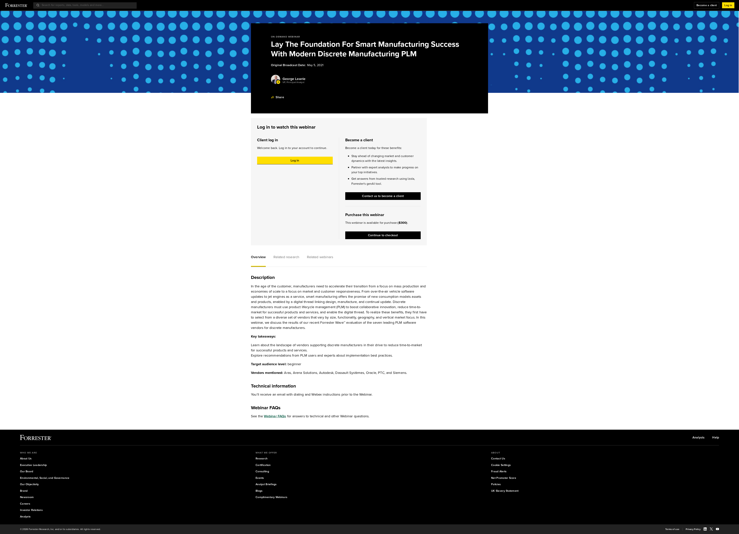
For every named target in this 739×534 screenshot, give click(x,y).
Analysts (698, 437)
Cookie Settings (501, 465)
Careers (25, 504)
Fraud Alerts (499, 471)
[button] (258, 257)
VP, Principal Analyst (293, 82)
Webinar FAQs (275, 416)
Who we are (28, 453)
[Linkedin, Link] (705, 529)
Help (715, 437)
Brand (24, 491)
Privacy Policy (693, 529)
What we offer (266, 453)
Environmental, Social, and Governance (44, 478)
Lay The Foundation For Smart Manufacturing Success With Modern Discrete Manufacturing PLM (365, 49)
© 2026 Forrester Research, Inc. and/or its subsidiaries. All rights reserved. (60, 529)
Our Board (26, 471)
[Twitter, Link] (711, 529)
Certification (263, 465)
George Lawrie (294, 79)
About (495, 453)
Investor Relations (31, 510)
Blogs (259, 491)
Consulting (262, 471)
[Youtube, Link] (717, 529)
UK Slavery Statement (505, 491)
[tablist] (339, 257)
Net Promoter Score (503, 478)
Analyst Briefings (266, 484)
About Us (26, 458)
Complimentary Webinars (271, 497)
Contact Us (498, 458)
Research (262, 458)
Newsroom (27, 497)
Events (260, 478)
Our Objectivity (29, 484)
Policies (496, 484)
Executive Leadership (33, 465)
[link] (36, 438)
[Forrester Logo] (16, 5)
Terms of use (672, 529)
